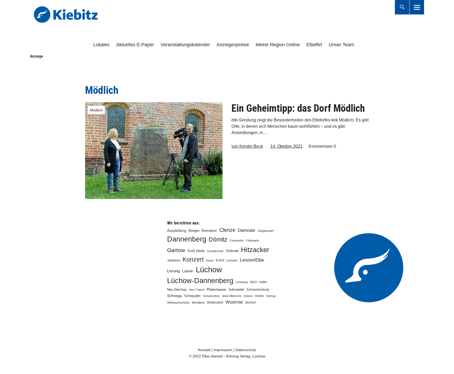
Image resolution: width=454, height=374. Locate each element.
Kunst (209, 260)
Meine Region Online (278, 44)
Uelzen (248, 296)
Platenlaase (216, 289)
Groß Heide (196, 251)
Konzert (193, 259)
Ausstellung (176, 230)
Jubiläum (173, 260)
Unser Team (341, 44)
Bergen (194, 231)
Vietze (259, 296)
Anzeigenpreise (232, 44)
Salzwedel (236, 289)
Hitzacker (255, 250)
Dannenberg (186, 239)
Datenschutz (245, 350)
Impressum (223, 350)
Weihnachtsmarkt (178, 302)
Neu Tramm (196, 289)
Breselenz (209, 231)
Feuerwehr (237, 240)
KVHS (220, 260)
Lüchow (209, 269)
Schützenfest (211, 296)
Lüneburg (242, 282)
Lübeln (187, 271)
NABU (263, 282)
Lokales (101, 44)
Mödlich (96, 110)
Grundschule (215, 251)
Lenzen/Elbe (252, 260)
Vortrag (270, 296)
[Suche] (402, 7)
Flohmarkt (252, 240)
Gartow (176, 250)
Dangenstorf (266, 230)
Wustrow (234, 302)
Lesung (173, 271)
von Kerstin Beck (247, 146)
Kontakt (204, 350)
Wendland (198, 302)
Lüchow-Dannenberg (200, 281)
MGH (253, 282)
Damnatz (246, 230)
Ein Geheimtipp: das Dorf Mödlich (298, 108)
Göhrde (232, 251)
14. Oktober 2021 (286, 146)
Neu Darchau (177, 289)
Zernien (250, 302)
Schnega (174, 296)
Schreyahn (192, 296)
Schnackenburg (257, 289)
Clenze (227, 230)
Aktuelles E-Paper (135, 44)
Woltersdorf (215, 302)
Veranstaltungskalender (185, 44)
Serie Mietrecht (231, 296)
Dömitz (218, 239)
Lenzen (232, 260)
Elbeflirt (314, 44)
